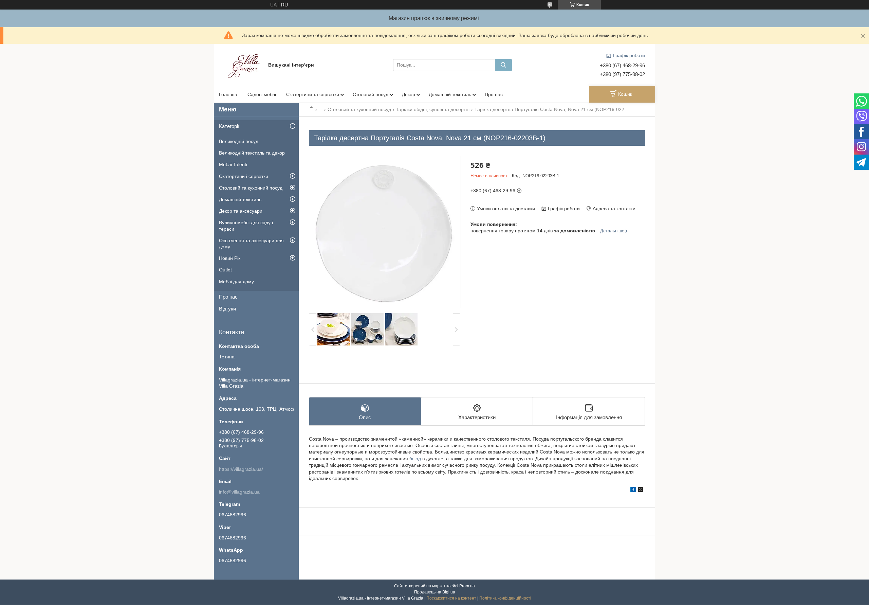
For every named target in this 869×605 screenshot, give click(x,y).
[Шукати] (503, 65)
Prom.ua (467, 586)
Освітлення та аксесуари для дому (251, 243)
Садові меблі (261, 94)
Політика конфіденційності (505, 598)
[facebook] (633, 490)
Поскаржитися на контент (451, 598)
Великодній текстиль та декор (252, 153)
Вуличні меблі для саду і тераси (246, 225)
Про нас (494, 94)
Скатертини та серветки (312, 94)
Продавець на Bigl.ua (434, 592)
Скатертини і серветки (243, 176)
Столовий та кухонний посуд (359, 109)
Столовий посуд (370, 94)
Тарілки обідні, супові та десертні (432, 109)
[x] (640, 490)
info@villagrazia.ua (239, 492)
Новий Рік (229, 258)
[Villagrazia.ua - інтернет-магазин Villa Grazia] (244, 64)
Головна (228, 94)
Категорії (229, 126)
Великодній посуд (238, 141)
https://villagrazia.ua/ (241, 469)
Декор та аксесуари (240, 211)
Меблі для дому (236, 281)
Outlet (225, 269)
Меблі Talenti (233, 164)
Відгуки (227, 309)
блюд (415, 458)
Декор (408, 94)
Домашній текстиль (450, 94)
